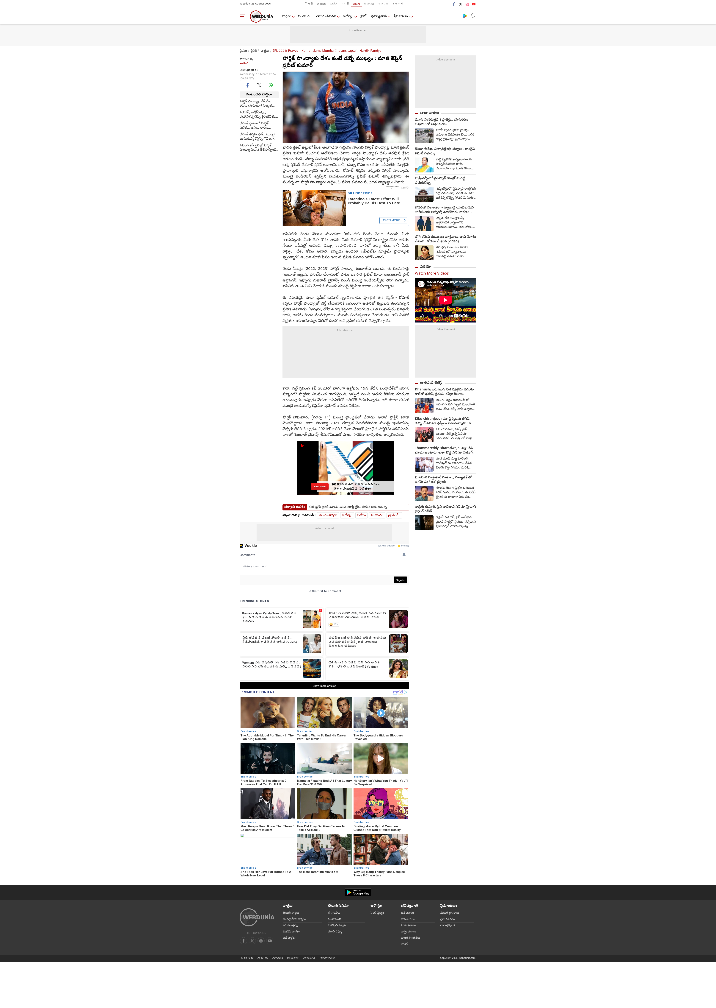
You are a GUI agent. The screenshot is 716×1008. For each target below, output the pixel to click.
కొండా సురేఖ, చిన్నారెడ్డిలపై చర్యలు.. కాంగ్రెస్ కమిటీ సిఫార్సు (445, 151)
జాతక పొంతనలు (410, 938)
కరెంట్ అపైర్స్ (290, 925)
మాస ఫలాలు (408, 925)
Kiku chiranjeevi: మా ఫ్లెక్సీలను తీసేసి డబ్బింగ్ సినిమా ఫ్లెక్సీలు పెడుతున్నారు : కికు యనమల (444, 421)
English (321, 4)
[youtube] (473, 4)
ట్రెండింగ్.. (394, 515)
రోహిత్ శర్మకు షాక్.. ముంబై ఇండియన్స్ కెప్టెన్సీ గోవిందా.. (258, 136)
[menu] (243, 16)
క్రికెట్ (363, 16)
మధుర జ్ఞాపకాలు (449, 913)
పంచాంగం (304, 16)
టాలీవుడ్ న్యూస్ (337, 925)
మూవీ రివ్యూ (335, 932)
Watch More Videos (432, 273)
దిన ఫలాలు (407, 913)
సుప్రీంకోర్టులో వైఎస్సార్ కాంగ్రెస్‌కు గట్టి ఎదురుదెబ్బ (440, 180)
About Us (262, 958)
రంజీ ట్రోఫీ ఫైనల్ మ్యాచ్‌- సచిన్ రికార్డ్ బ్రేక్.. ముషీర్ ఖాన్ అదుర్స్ (348, 507)
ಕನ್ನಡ (383, 4)
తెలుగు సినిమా (326, 16)
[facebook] (454, 4)
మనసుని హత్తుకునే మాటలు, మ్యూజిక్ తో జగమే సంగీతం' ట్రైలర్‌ (443, 480)
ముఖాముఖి (334, 919)
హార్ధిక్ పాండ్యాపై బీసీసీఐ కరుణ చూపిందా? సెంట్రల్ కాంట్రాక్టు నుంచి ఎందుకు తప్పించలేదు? (256, 103)
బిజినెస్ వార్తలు (291, 932)
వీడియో (425, 267)
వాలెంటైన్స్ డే (447, 925)
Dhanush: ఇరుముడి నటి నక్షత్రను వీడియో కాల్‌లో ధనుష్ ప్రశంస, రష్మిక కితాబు (444, 392)
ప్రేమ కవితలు (447, 919)
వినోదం (361, 515)
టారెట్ (404, 944)
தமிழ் (333, 4)
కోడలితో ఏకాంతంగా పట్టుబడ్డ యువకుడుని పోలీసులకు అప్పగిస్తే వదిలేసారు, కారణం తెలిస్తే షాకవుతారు (444, 210)
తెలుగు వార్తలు (328, 515)
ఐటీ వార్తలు (289, 938)
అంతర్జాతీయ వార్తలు (294, 919)
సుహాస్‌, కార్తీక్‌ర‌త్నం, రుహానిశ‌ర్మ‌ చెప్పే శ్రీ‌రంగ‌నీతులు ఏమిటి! (259, 114)
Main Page (247, 958)
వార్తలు (286, 16)
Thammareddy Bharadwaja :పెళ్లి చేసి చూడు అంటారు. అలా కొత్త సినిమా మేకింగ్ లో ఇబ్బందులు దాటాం (444, 450)
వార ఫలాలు (407, 919)
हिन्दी (309, 4)
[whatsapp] (270, 85)
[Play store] (465, 15)
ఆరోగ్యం (348, 16)
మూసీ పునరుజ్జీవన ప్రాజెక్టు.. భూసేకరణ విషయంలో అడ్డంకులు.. (441, 122)
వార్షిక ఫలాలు (408, 932)
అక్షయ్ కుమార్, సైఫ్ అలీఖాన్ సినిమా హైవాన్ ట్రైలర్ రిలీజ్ (445, 509)
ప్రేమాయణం (401, 16)
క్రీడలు (243, 51)
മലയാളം (369, 4)
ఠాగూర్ (244, 64)
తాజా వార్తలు (429, 113)
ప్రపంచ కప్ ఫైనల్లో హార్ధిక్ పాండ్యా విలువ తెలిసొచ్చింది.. (259, 147)
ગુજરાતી (397, 4)
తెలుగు (356, 4)
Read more (320, 486)
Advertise (277, 958)
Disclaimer (293, 958)
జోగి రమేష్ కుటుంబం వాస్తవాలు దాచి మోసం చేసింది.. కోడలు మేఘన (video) (445, 239)
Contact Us (309, 958)
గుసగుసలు (334, 913)
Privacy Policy (327, 958)
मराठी (345, 4)
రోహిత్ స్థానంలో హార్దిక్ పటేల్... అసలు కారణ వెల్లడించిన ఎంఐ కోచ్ (254, 125)
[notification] (472, 15)
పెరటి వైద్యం (377, 913)
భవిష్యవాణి (379, 16)
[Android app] (358, 893)
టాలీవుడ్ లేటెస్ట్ (431, 383)
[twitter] (460, 4)
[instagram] (467, 4)
